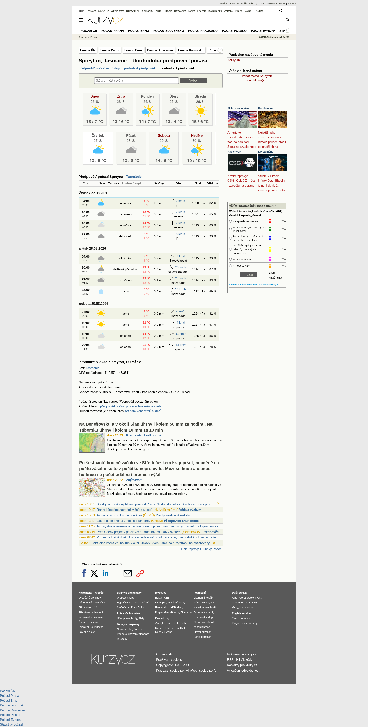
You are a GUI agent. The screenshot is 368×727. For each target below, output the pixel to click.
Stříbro (184, 623)
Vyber (193, 80)
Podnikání (200, 592)
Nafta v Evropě (163, 632)
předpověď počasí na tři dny (99, 68)
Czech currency (241, 618)
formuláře (206, 636)
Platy (141, 618)
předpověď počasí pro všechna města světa (130, 406)
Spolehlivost (254, 597)
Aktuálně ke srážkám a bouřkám (119, 515)
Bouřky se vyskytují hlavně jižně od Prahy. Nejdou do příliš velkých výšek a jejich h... (156, 504)
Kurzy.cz (83, 37)
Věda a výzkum (190, 509)
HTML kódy (244, 659)
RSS (230, 659)
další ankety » (270, 284)
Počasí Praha (109, 50)
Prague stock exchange (245, 623)
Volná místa (133, 613)
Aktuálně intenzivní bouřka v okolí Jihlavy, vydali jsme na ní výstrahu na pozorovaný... (152, 543)
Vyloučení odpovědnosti (243, 670)
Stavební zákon (202, 632)
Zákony (228, 11)
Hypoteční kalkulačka (91, 627)
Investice (160, 592)
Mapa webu (246, 607)
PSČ (213, 602)
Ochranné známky (204, 612)
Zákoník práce (202, 627)
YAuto (262, 3)
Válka (248, 11)
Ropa (158, 628)
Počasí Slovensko (160, 50)
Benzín (175, 628)
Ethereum (186, 612)
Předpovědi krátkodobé (143, 435)
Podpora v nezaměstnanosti (133, 634)
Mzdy (134, 618)
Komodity (147, 11)
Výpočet (99, 592)
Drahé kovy (162, 618)
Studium (292, 3)
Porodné (139, 629)
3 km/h (180, 211)
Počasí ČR (87, 50)
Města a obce (201, 602)
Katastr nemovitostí (205, 607)
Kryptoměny (265, 108)
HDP (172, 607)
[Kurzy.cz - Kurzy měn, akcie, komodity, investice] (106, 24)
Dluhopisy (161, 602)
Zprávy (91, 11)
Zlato (158, 11)
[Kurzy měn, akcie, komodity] (113, 661)
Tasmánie (134, 177)
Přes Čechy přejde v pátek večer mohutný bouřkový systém (139, 532)
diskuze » (258, 284)
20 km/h (180, 267)
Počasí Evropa (263, 30)
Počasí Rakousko (191, 50)
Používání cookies (169, 659)
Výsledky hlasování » (240, 284)
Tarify (191, 11)
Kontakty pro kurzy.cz (242, 665)
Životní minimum (88, 622)
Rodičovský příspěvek (91, 617)
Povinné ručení (87, 632)
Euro (134, 607)
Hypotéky (180, 11)
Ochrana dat (164, 654)
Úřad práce (123, 618)
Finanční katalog (203, 617)
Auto (234, 597)
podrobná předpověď (139, 68)
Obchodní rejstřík (238, 3)
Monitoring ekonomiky (244, 602)
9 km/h (180, 223)
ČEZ (166, 597)
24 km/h (180, 278)
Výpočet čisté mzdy (90, 597)
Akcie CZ (103, 11)
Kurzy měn (132, 11)
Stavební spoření (138, 602)
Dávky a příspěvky (128, 624)
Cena (242, 597)
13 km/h (180, 289)
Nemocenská (124, 629)
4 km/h (180, 311)
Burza (158, 597)
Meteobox (272, 3)
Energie (201, 11)
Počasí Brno (133, 50)
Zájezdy (253, 3)
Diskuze (258, 11)
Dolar (141, 607)
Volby (235, 607)
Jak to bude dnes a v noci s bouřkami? (123, 521)
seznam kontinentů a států (143, 411)
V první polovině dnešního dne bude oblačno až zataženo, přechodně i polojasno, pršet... (158, 537)
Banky (121, 592)
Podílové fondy (176, 602)
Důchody (122, 639)
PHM (167, 628)
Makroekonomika (238, 108)
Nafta (183, 628)
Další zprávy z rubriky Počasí (202, 549)
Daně (197, 636)
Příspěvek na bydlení (91, 612)
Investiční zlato (170, 623)
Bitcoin (168, 11)
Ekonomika (161, 607)
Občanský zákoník (204, 622)
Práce (239, 11)
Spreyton (234, 60)
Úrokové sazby (125, 597)
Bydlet (282, 3)
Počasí (94, 37)
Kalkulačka (215, 11)
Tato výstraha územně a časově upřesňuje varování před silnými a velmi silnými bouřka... (158, 526)
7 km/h (180, 200)
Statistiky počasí (11, 724)
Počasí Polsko (234, 30)
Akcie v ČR (234, 151)
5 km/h (180, 234)
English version (241, 613)
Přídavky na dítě (88, 607)
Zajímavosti (134, 480)
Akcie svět (117, 11)
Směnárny (123, 607)
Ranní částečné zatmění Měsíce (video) (124, 509)
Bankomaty (135, 592)
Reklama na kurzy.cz (242, 654)
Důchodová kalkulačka (92, 602)
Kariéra (223, 3)
